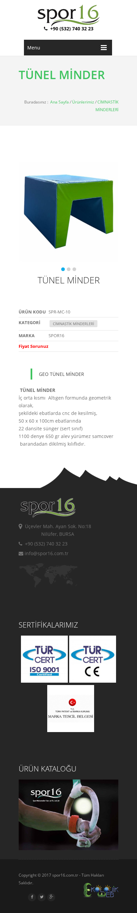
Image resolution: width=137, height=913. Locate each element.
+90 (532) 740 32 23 (45, 543)
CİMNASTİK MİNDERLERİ (73, 323)
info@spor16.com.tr (45, 553)
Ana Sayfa (59, 102)
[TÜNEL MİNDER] (64, 212)
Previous (25, 220)
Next (111, 220)
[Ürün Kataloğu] (68, 848)
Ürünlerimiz (83, 102)
